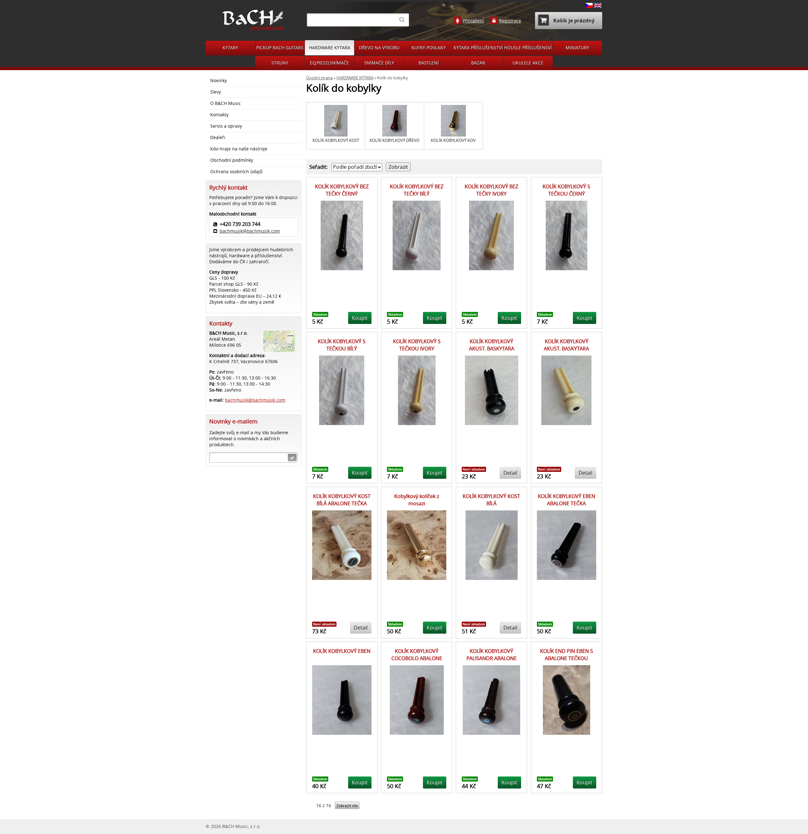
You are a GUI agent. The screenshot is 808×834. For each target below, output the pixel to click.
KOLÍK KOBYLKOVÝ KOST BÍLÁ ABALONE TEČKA (342, 500)
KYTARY (230, 48)
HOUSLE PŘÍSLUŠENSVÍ (528, 48)
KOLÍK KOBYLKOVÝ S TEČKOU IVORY (417, 345)
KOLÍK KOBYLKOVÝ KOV (453, 140)
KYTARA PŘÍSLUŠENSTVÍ (478, 48)
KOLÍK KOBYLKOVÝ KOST (335, 140)
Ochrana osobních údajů (236, 171)
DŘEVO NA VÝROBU (379, 48)
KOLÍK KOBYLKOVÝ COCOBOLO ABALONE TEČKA (416, 658)
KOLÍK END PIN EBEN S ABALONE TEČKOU (566, 654)
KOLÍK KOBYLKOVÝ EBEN (342, 651)
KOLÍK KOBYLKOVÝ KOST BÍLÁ (491, 500)
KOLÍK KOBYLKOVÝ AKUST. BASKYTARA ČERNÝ (491, 348)
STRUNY (279, 63)
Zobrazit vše (347, 805)
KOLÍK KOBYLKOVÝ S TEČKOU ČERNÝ (566, 190)
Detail (510, 472)
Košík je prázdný (573, 20)
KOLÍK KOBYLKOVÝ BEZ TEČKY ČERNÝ (342, 190)
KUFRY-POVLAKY (429, 48)
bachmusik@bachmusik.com (250, 231)
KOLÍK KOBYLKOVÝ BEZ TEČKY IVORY (491, 190)
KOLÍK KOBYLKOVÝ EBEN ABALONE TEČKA (566, 500)
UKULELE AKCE (528, 63)
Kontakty (219, 115)
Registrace (510, 21)
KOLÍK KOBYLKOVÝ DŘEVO (394, 140)
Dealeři (217, 137)
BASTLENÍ (429, 63)
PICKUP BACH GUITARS (280, 48)
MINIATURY (577, 48)
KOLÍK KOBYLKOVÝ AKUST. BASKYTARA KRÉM (566, 348)
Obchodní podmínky (231, 160)
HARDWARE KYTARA (329, 48)
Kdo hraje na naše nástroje (238, 149)
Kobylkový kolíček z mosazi (416, 500)
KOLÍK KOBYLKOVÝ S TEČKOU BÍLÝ (341, 345)
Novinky (218, 80)
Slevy (215, 92)
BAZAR (478, 63)
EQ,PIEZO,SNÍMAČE (329, 63)
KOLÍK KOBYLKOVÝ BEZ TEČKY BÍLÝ (416, 190)
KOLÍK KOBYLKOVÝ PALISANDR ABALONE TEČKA (491, 658)
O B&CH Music (225, 103)
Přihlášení (473, 21)
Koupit (360, 317)
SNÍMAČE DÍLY (379, 63)
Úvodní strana (319, 78)
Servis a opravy (226, 126)
